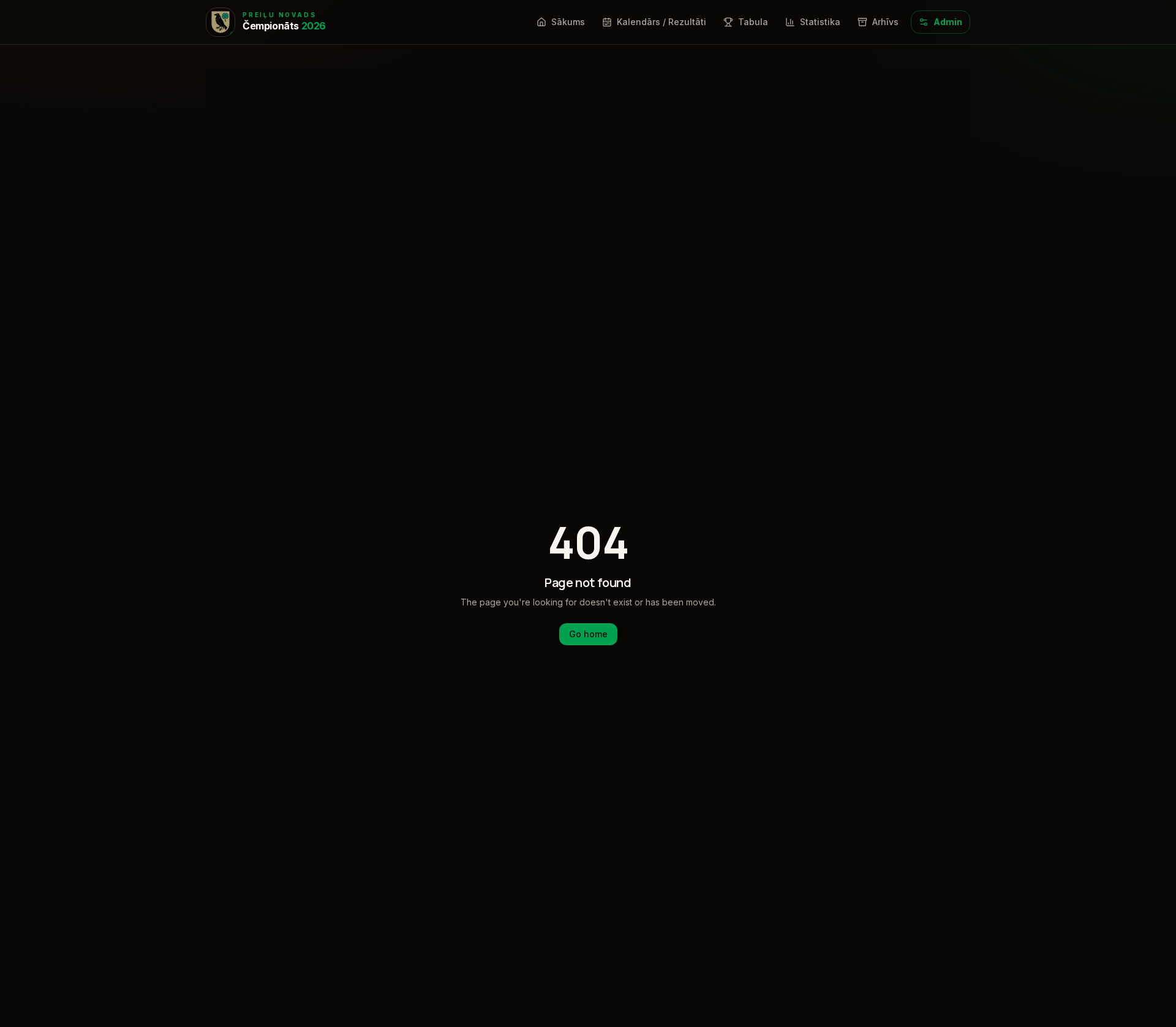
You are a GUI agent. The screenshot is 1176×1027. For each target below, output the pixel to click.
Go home (588, 634)
